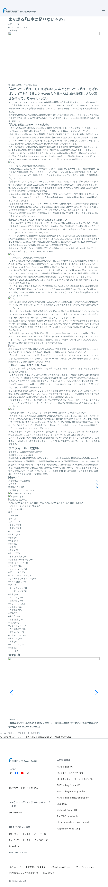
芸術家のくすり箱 (16, 487)
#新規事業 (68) (15, 607)
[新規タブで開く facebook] (16, 773)
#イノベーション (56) (18, 569)
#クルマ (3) (13, 550)
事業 (10, 512)
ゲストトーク (14, 522)
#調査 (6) (12, 648)
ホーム (3, 733)
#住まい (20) (14, 534)
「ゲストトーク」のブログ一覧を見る (24, 506)
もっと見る (13, 651)
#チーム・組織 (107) (17, 582)
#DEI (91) (12, 613)
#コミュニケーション (17, 27)
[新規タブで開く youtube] (22, 773)
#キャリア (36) (15, 638)
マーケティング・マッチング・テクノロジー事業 (29, 804)
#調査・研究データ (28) (18, 563)
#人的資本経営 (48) (17, 629)
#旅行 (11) (12, 544)
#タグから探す (14, 528)
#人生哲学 (12, 30)
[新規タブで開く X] (11, 773)
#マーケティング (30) (18, 588)
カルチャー (13, 515)
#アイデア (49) (15, 566)
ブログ (11, 733)
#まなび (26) (14, 553)
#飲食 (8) (12, 538)
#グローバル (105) (16, 572)
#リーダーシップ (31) (18, 591)
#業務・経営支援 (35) (17, 556)
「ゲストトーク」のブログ (28, 733)
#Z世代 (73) (13, 622)
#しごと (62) (14, 531)
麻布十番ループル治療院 (19, 481)
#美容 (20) (13, 541)
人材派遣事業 (63, 760)
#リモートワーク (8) (17, 626)
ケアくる (12, 484)
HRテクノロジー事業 (19, 827)
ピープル (12, 519)
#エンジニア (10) (16, 645)
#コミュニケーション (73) (20, 575)
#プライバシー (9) (16, 632)
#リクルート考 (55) (17, 635)
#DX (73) (12, 585)
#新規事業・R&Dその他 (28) (20, 559)
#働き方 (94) (14, 616)
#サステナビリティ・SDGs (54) (22, 578)
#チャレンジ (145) (16, 604)
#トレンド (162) (15, 597)
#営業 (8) (12, 641)
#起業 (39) (13, 594)
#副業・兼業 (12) (15, 619)
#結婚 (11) (12, 547)
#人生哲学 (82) (15, 610)
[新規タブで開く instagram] (27, 773)
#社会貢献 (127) (15, 600)
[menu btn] (103, 10)
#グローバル (13, 24)
